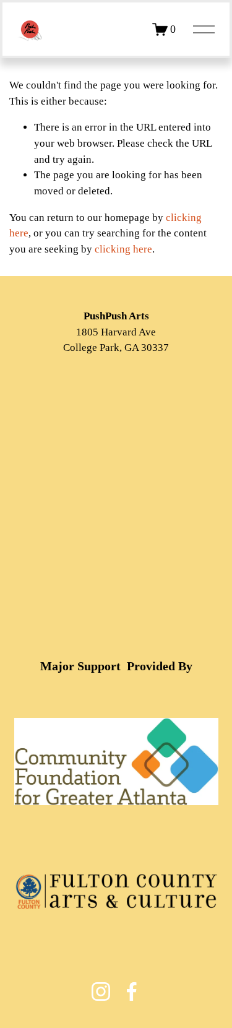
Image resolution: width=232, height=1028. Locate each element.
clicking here (123, 249)
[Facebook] (132, 991)
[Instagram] (101, 991)
